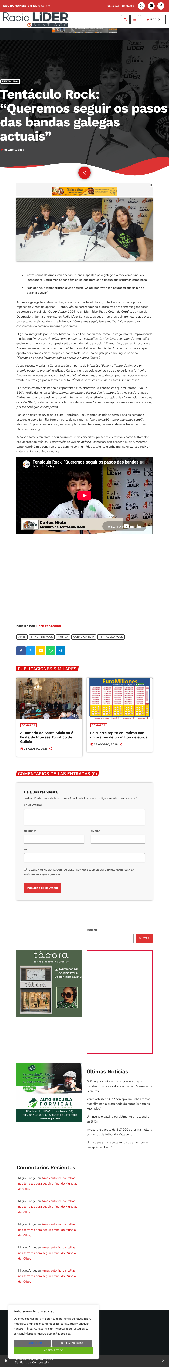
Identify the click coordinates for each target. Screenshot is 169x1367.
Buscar (92, 929)
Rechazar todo (72, 1343)
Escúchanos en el (27, 6)
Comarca (28, 725)
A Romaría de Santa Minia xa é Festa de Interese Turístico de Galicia (46, 737)
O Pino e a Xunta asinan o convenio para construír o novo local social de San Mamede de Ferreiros (119, 1086)
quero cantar (83, 637)
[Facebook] (160, 6)
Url (26, 849)
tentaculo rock (111, 637)
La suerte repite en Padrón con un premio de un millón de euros (118, 735)
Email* (95, 830)
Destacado (10, 81)
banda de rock (42, 637)
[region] (53, 1332)
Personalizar (32, 1343)
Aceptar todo (53, 1350)
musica (63, 637)
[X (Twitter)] (141, 6)
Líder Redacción (48, 626)
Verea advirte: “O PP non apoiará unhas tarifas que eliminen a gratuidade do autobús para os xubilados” (118, 1104)
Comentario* (33, 805)
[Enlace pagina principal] (35, 19)
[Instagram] (151, 6)
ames (22, 637)
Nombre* (30, 830)
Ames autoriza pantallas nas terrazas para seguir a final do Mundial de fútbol (47, 1183)
